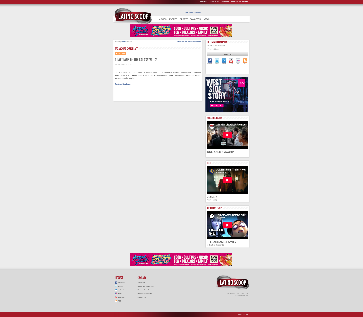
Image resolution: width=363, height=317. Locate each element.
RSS (119, 301)
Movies (162, 19)
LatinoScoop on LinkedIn (223, 61)
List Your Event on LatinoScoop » (188, 41)
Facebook (121, 282)
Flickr (120, 293)
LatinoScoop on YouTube (231, 61)
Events (173, 19)
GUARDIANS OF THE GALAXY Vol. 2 (136, 60)
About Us (203, 2)
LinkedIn (121, 290)
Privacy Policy (243, 314)
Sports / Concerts (190, 19)
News (206, 19)
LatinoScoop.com (233, 282)
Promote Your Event (239, 2)
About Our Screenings (146, 286)
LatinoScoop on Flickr (238, 61)
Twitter (120, 286)
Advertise (225, 2)
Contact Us (214, 2)
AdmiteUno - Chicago (132, 16)
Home (124, 41)
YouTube (121, 297)
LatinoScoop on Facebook (209, 61)
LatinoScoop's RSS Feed (245, 61)
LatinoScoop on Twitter (216, 61)
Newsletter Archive (145, 293)
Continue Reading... (122, 84)
